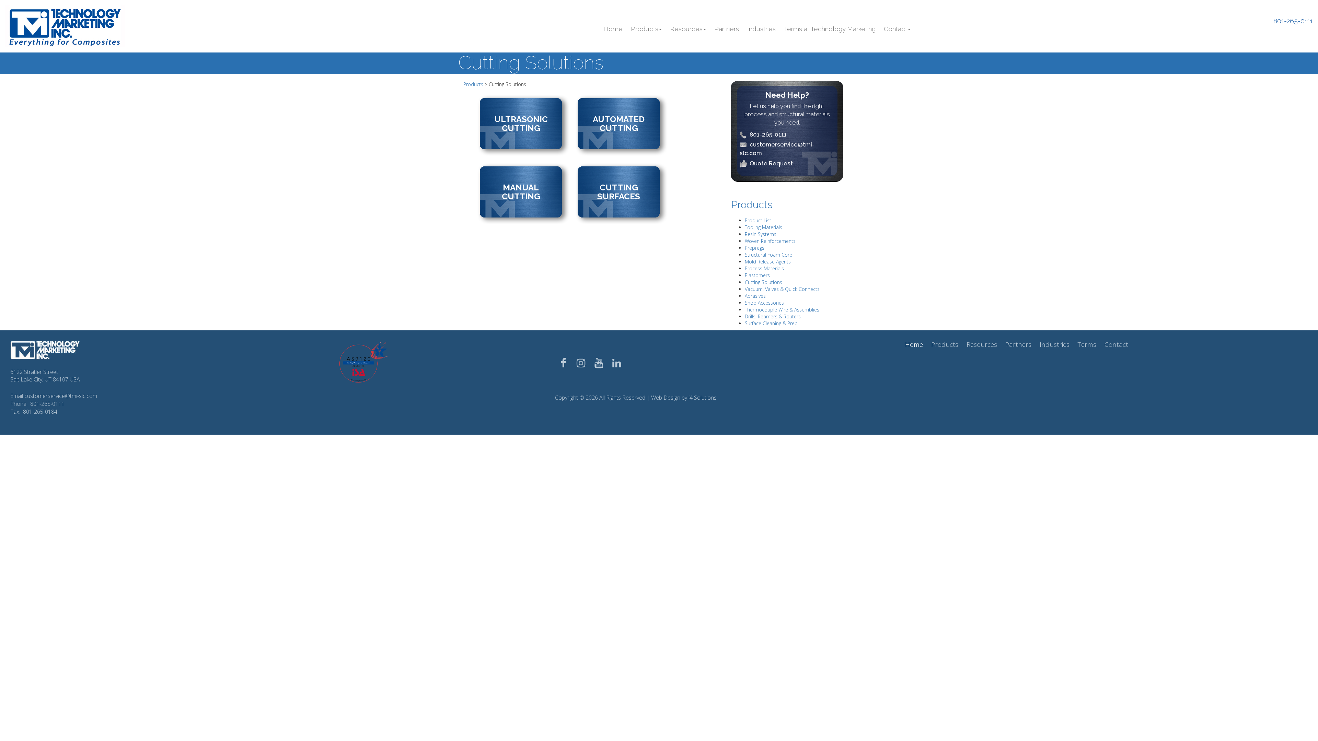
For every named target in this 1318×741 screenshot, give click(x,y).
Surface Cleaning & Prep (771, 323)
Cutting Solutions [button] (763, 282)
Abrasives (755, 296)
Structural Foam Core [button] (768, 254)
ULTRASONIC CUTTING (521, 123)
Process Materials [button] (764, 268)
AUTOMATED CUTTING (619, 123)
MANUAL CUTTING (521, 192)
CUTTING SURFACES (618, 192)
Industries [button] (761, 29)
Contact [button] (895, 29)
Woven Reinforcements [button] (770, 241)
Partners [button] (726, 29)
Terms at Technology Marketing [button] (830, 29)
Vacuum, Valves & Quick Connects (782, 289)
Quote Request (771, 163)
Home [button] (613, 29)
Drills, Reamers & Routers (773, 316)
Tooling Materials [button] (763, 227)
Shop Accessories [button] (764, 302)
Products (473, 84)
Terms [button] (1087, 344)
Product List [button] (758, 220)
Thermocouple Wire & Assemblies (782, 309)
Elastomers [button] (757, 275)
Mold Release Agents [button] (768, 261)
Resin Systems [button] (760, 234)
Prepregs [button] (754, 248)
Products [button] (644, 29)
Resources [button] (686, 29)
